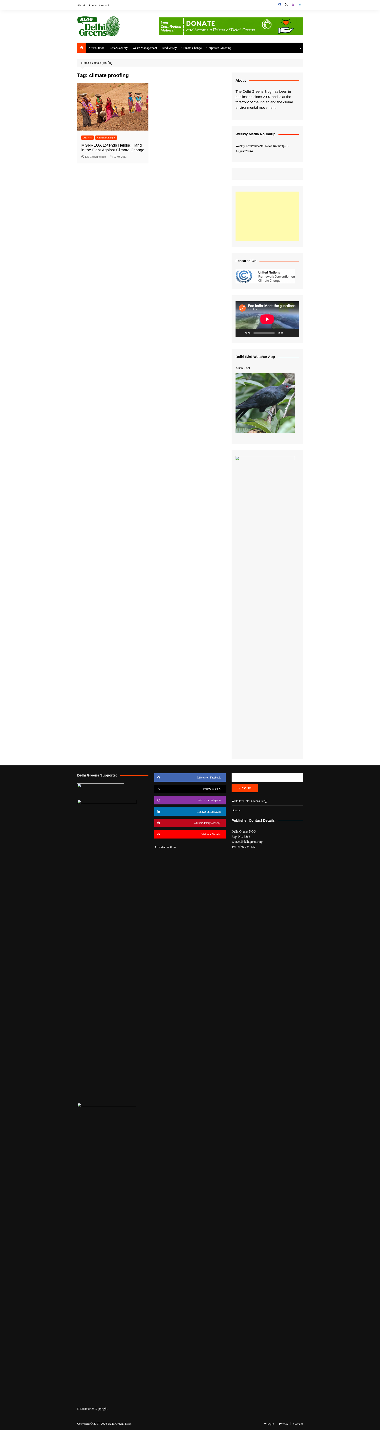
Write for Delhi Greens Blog (249, 801)
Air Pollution (96, 48)
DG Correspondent (95, 156)
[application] (267, 319)
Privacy (283, 1423)
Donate (92, 5)
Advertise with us (165, 847)
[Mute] (287, 333)
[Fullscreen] (294, 333)
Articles (87, 137)
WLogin (269, 1423)
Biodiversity (169, 48)
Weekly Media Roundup (256, 134)
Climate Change (191, 48)
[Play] (241, 333)
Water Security (118, 48)
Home (85, 62)
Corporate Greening (218, 48)
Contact (104, 5)
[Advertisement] (267, 216)
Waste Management (144, 48)
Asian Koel (243, 368)
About (81, 5)
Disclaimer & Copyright (92, 1408)
